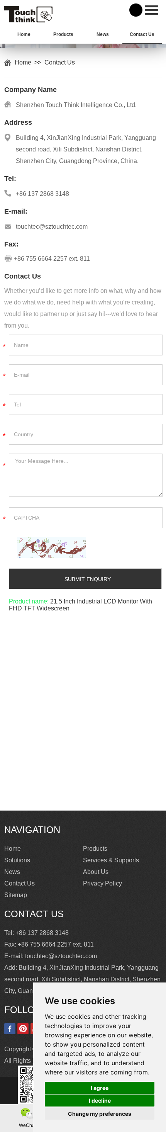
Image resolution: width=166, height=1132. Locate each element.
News (103, 34)
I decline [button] (100, 1100)
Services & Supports (111, 860)
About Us (95, 872)
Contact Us (142, 34)
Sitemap (15, 895)
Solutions (17, 860)
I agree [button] (99, 1087)
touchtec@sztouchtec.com (52, 226)
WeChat (27, 1125)
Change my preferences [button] (99, 1113)
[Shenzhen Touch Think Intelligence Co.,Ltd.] (28, 20)
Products (63, 34)
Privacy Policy (102, 883)
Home (23, 34)
